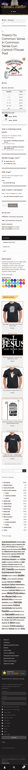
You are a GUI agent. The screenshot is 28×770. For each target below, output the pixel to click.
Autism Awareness (19, 546)
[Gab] (6, 283)
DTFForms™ (16, 566)
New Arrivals (7, 514)
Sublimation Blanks (8, 717)
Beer (19, 549)
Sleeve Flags (4, 617)
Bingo (15, 551)
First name (4, 691)
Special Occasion (13, 617)
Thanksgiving (5, 626)
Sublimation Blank (20, 620)
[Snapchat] (18, 286)
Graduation (14, 579)
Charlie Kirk (20, 554)
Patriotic (14, 463)
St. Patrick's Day (7, 620)
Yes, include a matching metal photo (14, 141)
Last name (4, 696)
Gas (7, 578)
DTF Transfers (6, 723)
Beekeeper (15, 549)
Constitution (9, 562)
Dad (5, 463)
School (17, 614)
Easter (16, 569)
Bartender (8, 549)
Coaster (18, 559)
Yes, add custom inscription (13, 196)
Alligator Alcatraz (11, 544)
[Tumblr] (12, 280)
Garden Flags (7, 501)
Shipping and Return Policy (11, 645)
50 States (19, 542)
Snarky (7, 498)
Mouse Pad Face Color (8, 113)
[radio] (10, 116)
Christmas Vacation (9, 559)
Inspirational (9, 366)
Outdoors (5, 602)
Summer (4, 623)
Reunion (22, 611)
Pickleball (4, 605)
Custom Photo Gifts (9, 487)
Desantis (10, 564)
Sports (23, 617)
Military (9, 463)
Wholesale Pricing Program (11, 655)
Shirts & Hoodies (8, 516)
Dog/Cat (4, 566)
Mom (3, 596)
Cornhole (15, 562)
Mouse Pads (19, 216)
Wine (16, 628)
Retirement (17, 611)
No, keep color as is (9, 161)
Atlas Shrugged (10, 546)
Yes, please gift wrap (9, 182)
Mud (17, 596)
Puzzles (5, 611)
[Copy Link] (3, 286)
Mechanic (4, 593)
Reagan (11, 611)
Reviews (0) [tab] (6, 246)
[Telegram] (12, 283)
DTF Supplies (22, 566)
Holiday (18, 582)
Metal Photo (16, 366)
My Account (4, 767)
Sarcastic (10, 333)
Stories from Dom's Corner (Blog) (11, 709)
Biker (3, 551)
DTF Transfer (8, 569)
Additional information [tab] (9, 242)
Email (3, 701)
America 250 (20, 544)
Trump (5, 530)
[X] (15, 286)
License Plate (14, 590)
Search (14, 767)
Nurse (14, 599)
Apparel (5, 731)
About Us (6, 639)
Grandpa (4, 582)
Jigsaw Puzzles (8, 503)
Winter (19, 628)
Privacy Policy (7, 650)
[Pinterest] (23, 283)
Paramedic (11, 602)
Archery (4, 546)
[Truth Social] (20, 283)
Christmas (15, 556)
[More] (20, 286)
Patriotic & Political (10, 495)
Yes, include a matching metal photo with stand (14, 147)
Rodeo (3, 614)
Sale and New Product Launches (11, 706)
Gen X (9, 579)
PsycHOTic (18, 608)
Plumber (10, 605)
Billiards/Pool (8, 551)
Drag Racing (10, 566)
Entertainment (6, 397)
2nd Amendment (10, 220)
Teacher (17, 623)
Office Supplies (18, 599)
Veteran (11, 628)
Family (7, 493)
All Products (12, 216)
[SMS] (18, 280)
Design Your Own (18, 564)
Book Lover (21, 551)
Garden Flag (10, 430)
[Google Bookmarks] (12, 286)
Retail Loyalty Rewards (10, 661)
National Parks (7, 599)
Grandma (20, 579)
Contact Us (7, 642)
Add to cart (13, 205)
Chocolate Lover (6, 556)
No (4, 180)
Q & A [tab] (4, 251)
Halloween (10, 582)
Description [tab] (6, 238)
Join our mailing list (9, 653)
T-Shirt (15, 333)
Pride (13, 608)
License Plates (7, 506)
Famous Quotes (14, 397)
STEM (14, 620)
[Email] (9, 283)
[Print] (23, 280)
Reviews (6, 647)
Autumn (4, 549)
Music (20, 596)
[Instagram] (6, 286)
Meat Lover (22, 590)
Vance (6, 628)
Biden (24, 549)
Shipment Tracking (9, 663)
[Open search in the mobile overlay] (14, 470)
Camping (13, 554)
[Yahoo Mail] (15, 280)
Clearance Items (8, 485)
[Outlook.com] (9, 286)
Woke (23, 628)
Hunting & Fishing (8, 584)
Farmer (10, 575)
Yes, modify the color (10, 163)
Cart (22, 766)
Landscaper (18, 587)
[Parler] (20, 280)
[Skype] (18, 283)
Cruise (20, 562)
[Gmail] (3, 283)
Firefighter (14, 575)
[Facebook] (3, 280)
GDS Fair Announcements (9, 715)
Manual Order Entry (9, 658)
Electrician (22, 569)
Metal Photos (7, 509)
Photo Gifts (6, 720)
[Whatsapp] (9, 280)
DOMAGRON (9, 224)
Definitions (5, 564)
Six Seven (22, 614)
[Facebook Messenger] (15, 283)
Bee (12, 549)
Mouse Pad (18, 220)
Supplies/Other (7, 527)
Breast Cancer (6, 554)
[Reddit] (6, 280)
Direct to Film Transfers (10, 490)
